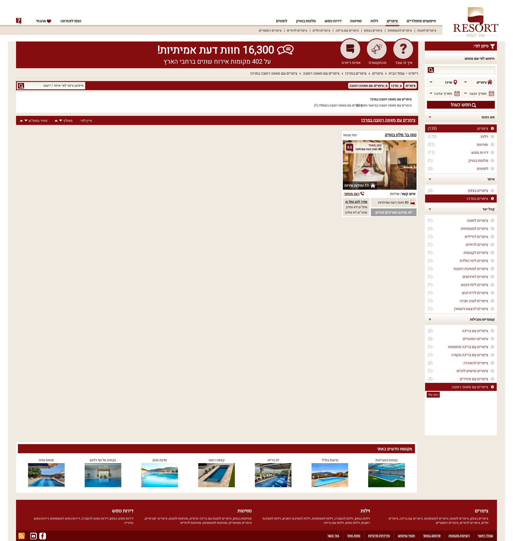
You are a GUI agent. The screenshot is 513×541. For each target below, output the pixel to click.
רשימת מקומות (459, 535)
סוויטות (356, 21)
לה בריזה (273, 460)
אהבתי (41, 21)
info (18, 21)
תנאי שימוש (406, 535)
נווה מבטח (350, 135)
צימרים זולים (321, 30)
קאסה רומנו (216, 460)
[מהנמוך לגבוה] (56, 120)
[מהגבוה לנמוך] (60, 120)
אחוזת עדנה (46, 460)
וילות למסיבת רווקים (296, 518)
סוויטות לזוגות (178, 518)
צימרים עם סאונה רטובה (321, 73)
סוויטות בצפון (242, 518)
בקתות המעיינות (387, 460)
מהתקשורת (377, 63)
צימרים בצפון (373, 30)
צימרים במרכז (356, 73)
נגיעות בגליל (330, 460)
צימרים (392, 21)
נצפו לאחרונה (70, 21)
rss (21, 536)
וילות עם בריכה (334, 522)
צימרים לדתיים (297, 30)
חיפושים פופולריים (421, 21)
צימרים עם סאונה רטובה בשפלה (340, 105)
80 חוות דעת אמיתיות (393, 202)
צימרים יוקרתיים (156, 518)
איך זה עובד (404, 63)
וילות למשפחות (322, 518)
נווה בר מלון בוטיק (401, 135)
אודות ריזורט (351, 63)
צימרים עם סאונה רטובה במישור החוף (386, 105)
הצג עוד (433, 394)
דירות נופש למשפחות (65, 518)
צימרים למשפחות (400, 30)
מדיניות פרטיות (379, 535)
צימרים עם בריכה (347, 30)
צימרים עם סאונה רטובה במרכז (273, 73)
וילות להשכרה (344, 518)
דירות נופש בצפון (121, 518)
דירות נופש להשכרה (94, 518)
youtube (33, 536)
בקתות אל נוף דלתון (103, 460)
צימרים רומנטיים (270, 30)
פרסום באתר (432, 535)
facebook (42, 536)
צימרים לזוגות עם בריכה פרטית (211, 518)
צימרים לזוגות (426, 30)
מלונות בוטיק (306, 21)
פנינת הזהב (159, 460)
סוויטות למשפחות (215, 522)
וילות (374, 21)
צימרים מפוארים (240, 522)
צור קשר (333, 535)
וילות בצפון (362, 518)
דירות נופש (333, 21)
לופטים (281, 21)
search (431, 70)
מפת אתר (353, 535)
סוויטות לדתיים (190, 522)
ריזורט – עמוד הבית (403, 73)
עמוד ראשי (485, 535)
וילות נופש (352, 522)
